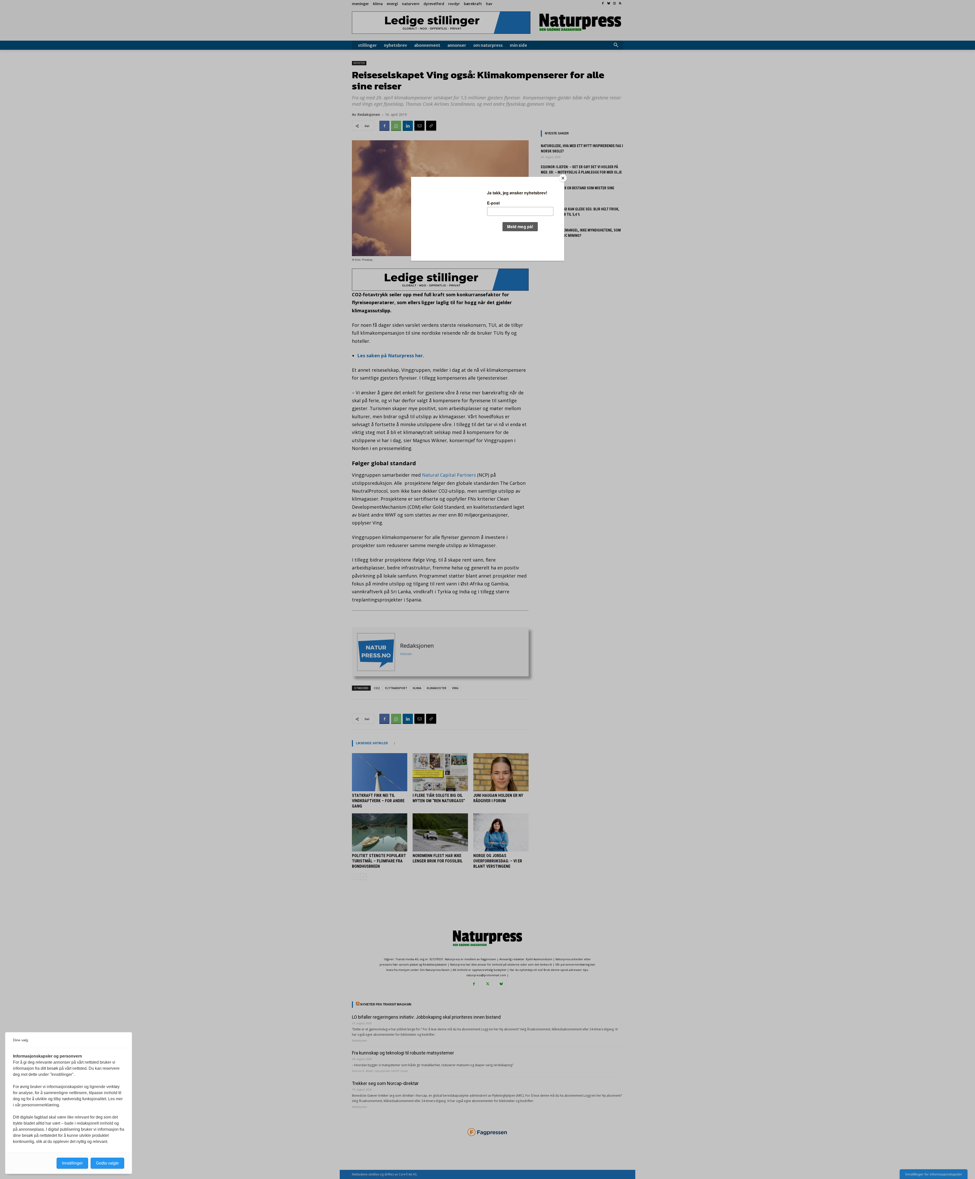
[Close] (563, 178)
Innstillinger (72, 1163)
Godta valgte (107, 1163)
